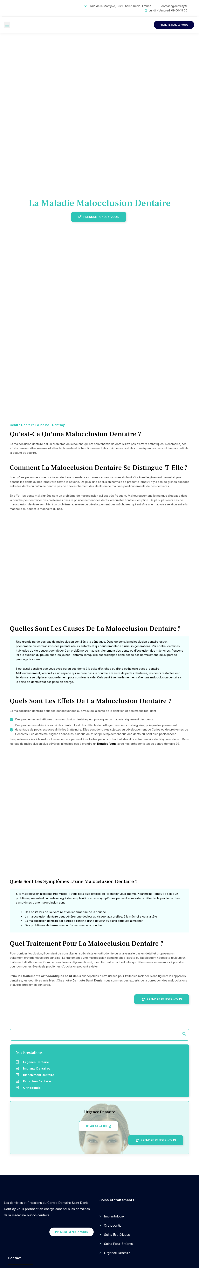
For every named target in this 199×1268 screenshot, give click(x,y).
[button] (7, 25)
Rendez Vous (107, 743)
